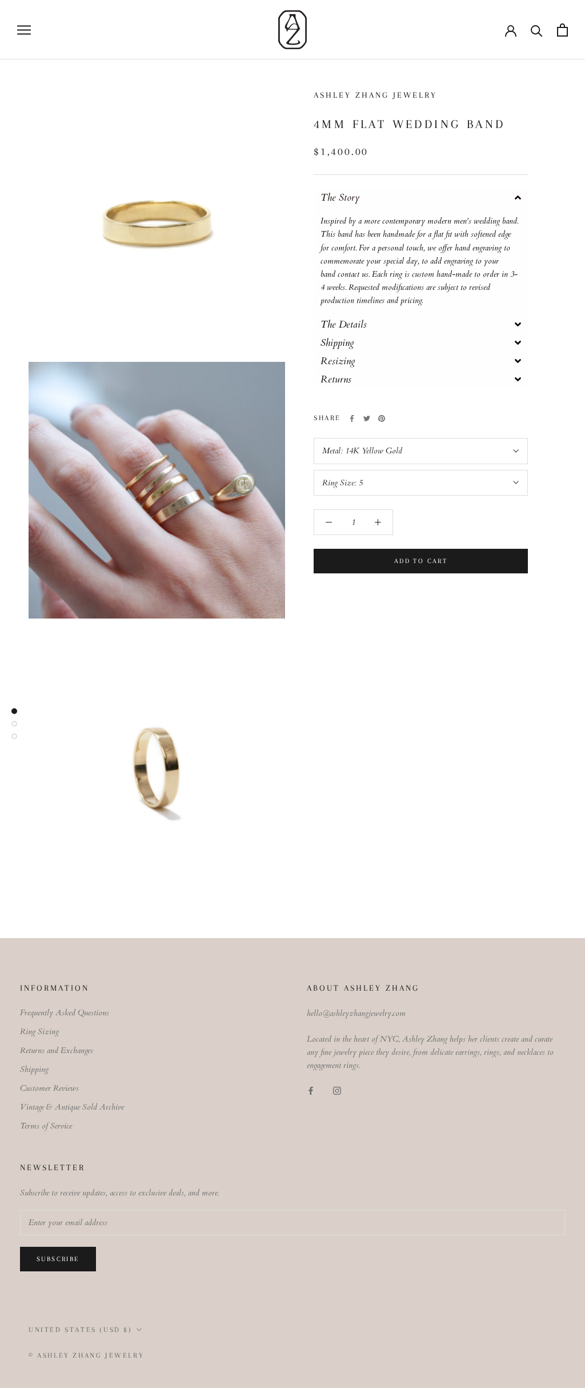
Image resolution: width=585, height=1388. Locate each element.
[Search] (537, 30)
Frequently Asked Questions (64, 1012)
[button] (421, 197)
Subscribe (58, 1259)
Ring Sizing (39, 1031)
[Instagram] (337, 1090)
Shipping (34, 1069)
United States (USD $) (81, 1330)
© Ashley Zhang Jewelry (86, 1355)
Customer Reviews (49, 1088)
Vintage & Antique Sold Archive (72, 1107)
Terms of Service (46, 1125)
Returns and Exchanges (56, 1050)
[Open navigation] (24, 30)
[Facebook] (351, 418)
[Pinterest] (381, 418)
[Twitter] (366, 418)
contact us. (354, 274)
